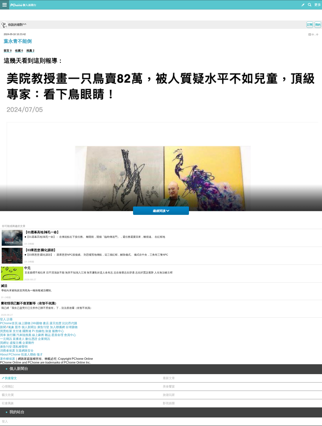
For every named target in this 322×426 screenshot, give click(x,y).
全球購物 (72, 327)
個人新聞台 (29, 327)
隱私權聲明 (20, 346)
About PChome (10, 354)
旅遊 (48, 331)
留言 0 (8, 50)
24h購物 (36, 323)
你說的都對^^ (17, 24)
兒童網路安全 (25, 350)
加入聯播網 (57, 327)
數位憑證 (31, 338)
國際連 (26, 331)
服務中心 (58, 331)
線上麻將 (38, 335)
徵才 (40, 354)
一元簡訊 (6, 338)
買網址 (4, 342)
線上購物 (24, 323)
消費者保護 (7, 350)
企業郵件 (28, 342)
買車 (3, 335)
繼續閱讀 (159, 210)
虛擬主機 (16, 342)
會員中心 (70, 335)
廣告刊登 (43, 327)
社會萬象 (8, 403)
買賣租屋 (6, 331)
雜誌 (48, 335)
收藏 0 (19, 50)
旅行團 (11, 335)
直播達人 (19, 338)
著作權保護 (7, 358)
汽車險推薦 (23, 335)
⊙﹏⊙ (315, 34)
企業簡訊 (44, 338)
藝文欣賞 (8, 394)
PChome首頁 (9, 323)
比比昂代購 (69, 323)
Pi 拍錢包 (38, 331)
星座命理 (57, 335)
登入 (3, 319)
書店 (46, 323)
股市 (18, 327)
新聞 (3, 327)
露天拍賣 (55, 323)
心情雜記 (8, 386)
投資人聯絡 (28, 354)
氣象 (11, 327)
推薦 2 (30, 50)
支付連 (17, 331)
